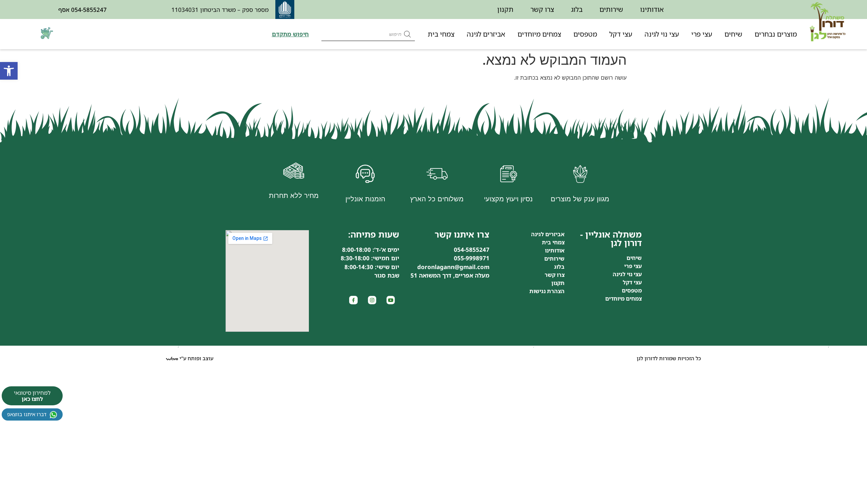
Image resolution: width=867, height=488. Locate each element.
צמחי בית (441, 34)
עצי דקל (620, 34)
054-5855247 (89, 10)
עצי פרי (701, 34)
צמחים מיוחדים (539, 34)
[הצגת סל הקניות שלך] (48, 37)
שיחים (733, 34)
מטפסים (585, 34)
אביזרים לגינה (486, 34)
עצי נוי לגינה (661, 34)
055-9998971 (471, 258)
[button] (9, 71)
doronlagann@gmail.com (453, 267)
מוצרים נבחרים (776, 34)
